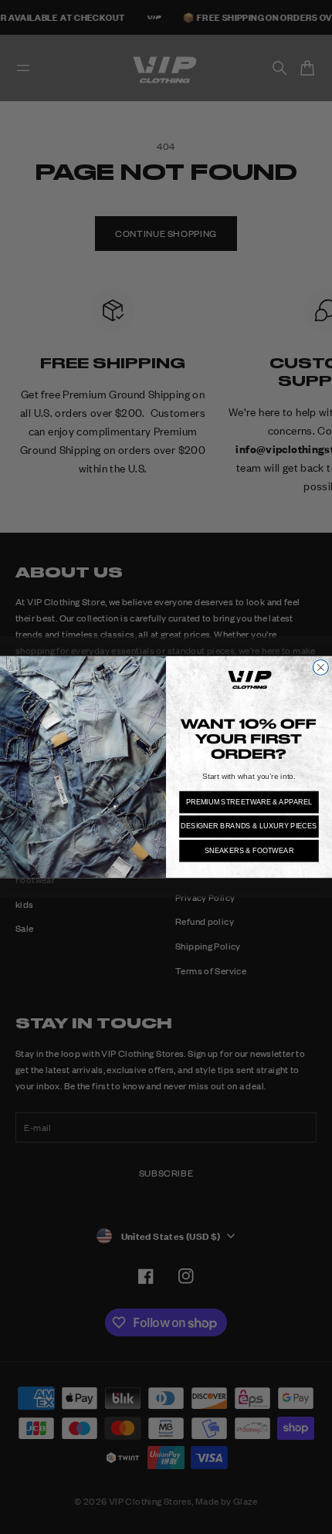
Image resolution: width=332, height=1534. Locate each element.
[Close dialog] (320, 667)
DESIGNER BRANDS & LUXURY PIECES (249, 826)
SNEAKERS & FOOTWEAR (249, 851)
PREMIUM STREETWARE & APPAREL (249, 802)
